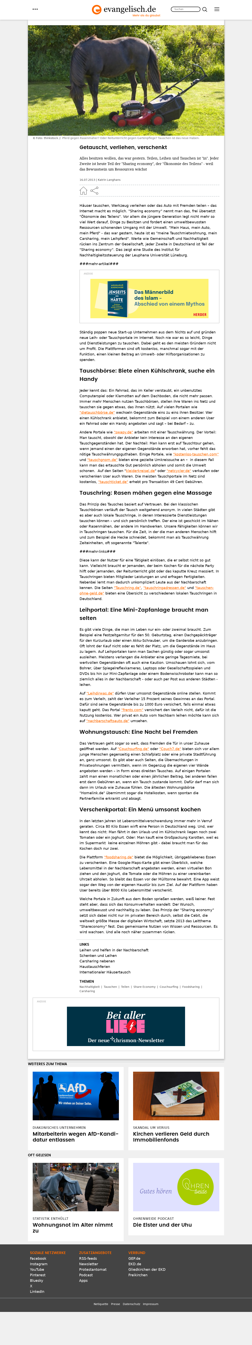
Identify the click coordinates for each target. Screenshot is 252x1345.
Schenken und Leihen (98, 956)
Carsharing (87, 991)
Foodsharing (191, 986)
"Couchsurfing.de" (133, 749)
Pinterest (37, 1275)
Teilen (125, 986)
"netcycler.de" (179, 471)
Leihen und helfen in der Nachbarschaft (114, 950)
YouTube (37, 1269)
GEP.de (134, 1258)
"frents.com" (132, 710)
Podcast (86, 1275)
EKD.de (134, 1264)
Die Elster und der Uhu (162, 1225)
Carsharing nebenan (97, 961)
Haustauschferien (95, 967)
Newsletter (88, 1264)
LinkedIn (37, 1291)
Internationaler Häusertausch (105, 972)
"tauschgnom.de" (102, 460)
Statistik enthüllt (50, 1219)
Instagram (39, 1264)
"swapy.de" (123, 432)
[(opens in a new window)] (149, 298)
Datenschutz (131, 1304)
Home (83, 191)
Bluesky (36, 1280)
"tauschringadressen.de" (164, 588)
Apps (83, 1280)
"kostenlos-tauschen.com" (196, 454)
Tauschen (110, 986)
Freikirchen (137, 1275)
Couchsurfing (169, 986)
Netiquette (101, 1304)
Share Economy (144, 986)
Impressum (150, 1304)
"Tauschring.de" (127, 588)
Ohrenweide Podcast (153, 1219)
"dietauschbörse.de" (97, 412)
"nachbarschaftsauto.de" (107, 721)
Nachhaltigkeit (90, 986)
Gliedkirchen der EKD (147, 1269)
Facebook (38, 1258)
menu (35, 9)
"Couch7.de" (170, 749)
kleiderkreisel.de (140, 471)
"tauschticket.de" (113, 482)
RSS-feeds (88, 1258)
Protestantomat (93, 1269)
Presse (115, 1304)
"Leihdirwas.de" (100, 693)
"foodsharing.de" (118, 857)
